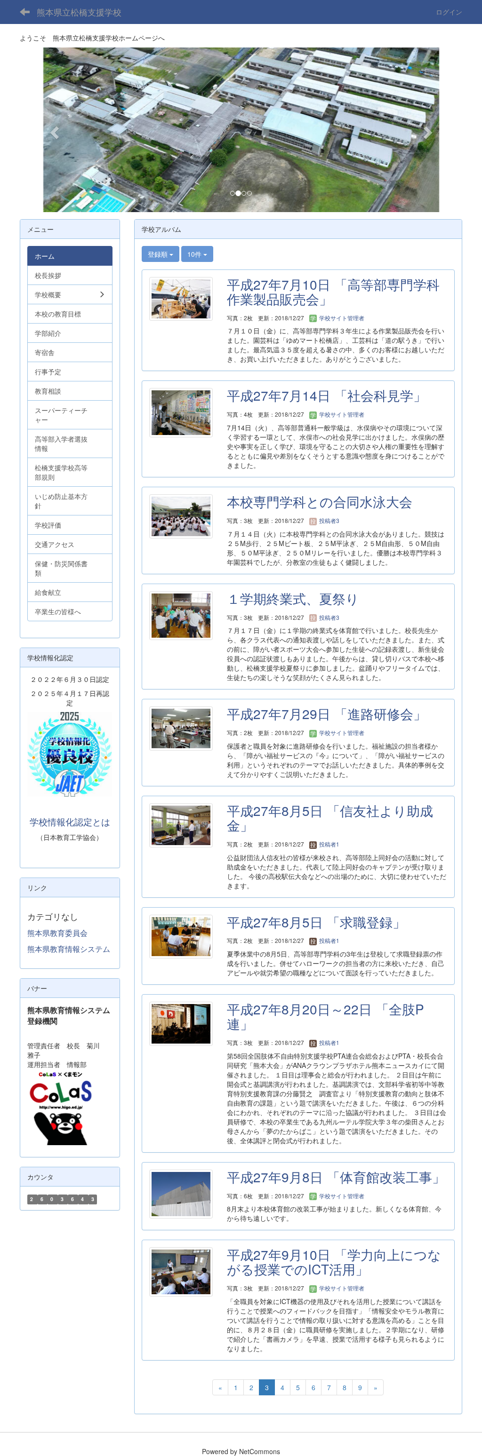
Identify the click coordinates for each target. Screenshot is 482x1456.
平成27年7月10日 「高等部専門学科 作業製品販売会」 (333, 291)
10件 (195, 254)
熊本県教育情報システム (68, 948)
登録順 (158, 254)
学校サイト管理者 (341, 318)
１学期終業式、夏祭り (293, 598)
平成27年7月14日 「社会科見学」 (326, 395)
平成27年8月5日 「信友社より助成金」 (330, 817)
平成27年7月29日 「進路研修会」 (326, 713)
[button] (53, 129)
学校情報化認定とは (70, 821)
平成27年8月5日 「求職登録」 (316, 921)
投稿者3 (328, 520)
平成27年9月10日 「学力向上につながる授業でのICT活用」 (334, 1261)
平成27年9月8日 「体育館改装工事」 (336, 1176)
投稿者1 (328, 844)
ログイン (449, 11)
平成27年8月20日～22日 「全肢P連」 (325, 1016)
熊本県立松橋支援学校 (79, 12)
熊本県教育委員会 (57, 932)
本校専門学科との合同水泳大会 (319, 501)
